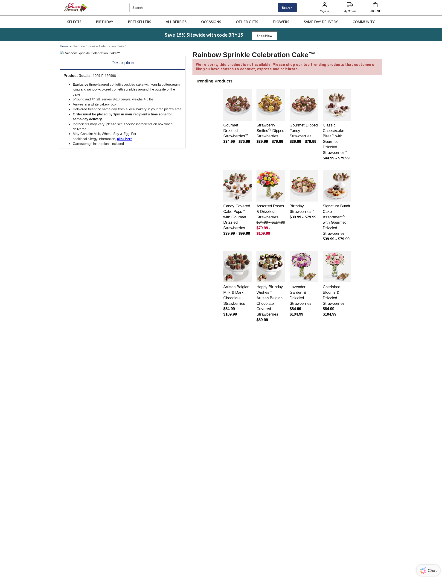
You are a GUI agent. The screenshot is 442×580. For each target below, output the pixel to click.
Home (64, 46)
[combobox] (203, 7)
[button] (74, 22)
